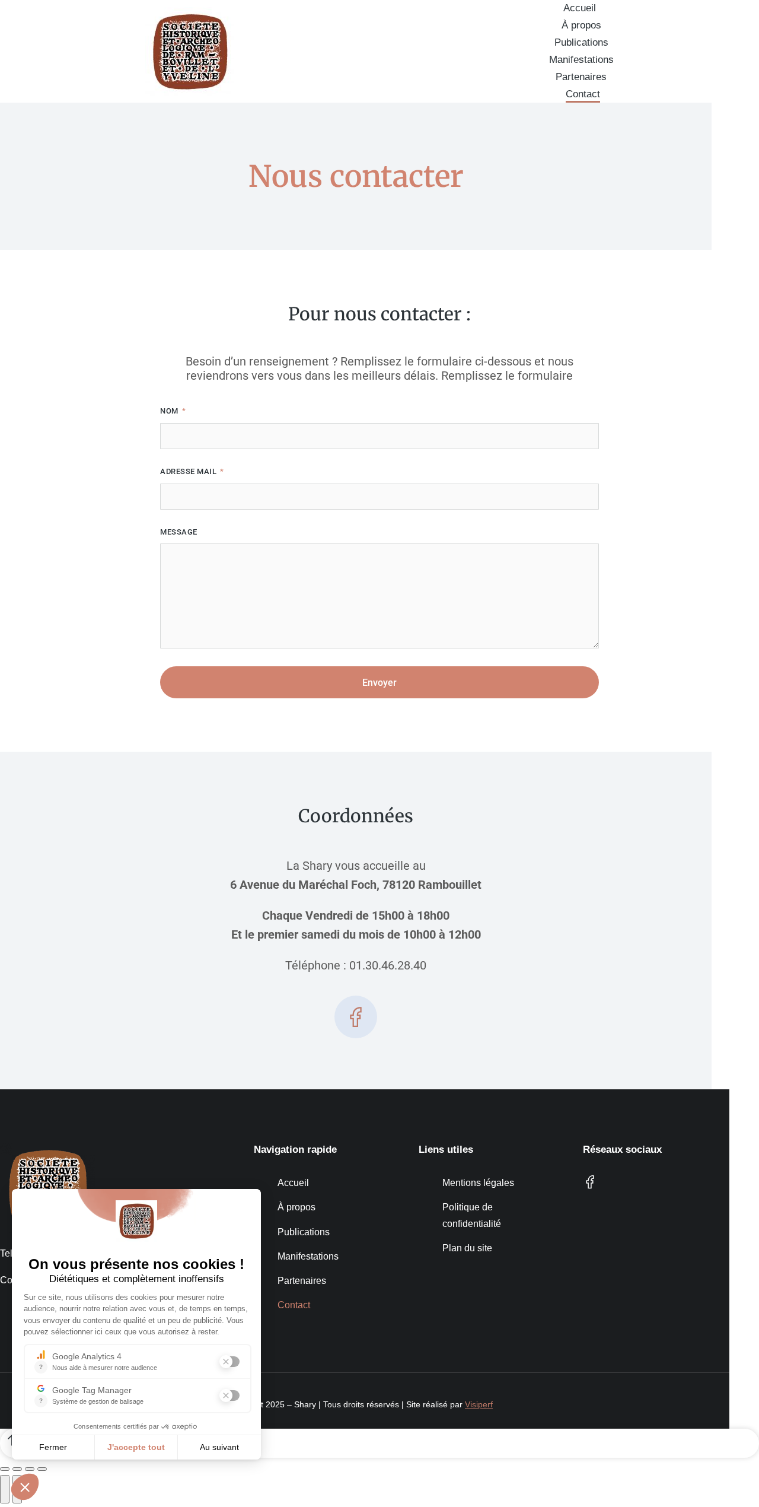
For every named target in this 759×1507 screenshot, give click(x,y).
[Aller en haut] (379, 1443)
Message (178, 531)
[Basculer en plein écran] (29, 1469)
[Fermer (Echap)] (4, 1469)
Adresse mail (189, 471)
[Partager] (17, 1469)
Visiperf (479, 1404)
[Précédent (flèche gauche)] (4, 1489)
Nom (170, 410)
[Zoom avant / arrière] (42, 1469)
